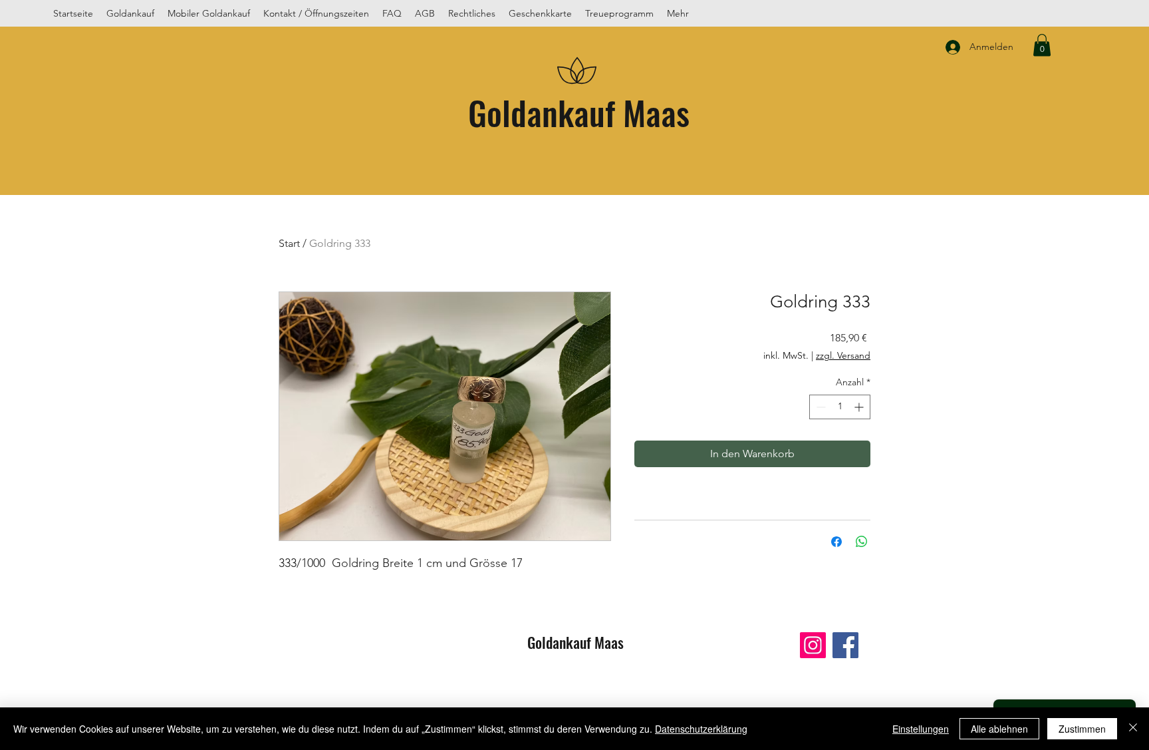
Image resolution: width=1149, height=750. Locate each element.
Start (289, 243)
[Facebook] (845, 645)
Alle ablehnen (999, 728)
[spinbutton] (840, 407)
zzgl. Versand (843, 355)
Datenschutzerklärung (701, 728)
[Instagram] (813, 645)
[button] (1042, 45)
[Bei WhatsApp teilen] (862, 542)
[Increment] (860, 407)
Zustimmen (1082, 728)
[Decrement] (819, 407)
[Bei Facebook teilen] (836, 542)
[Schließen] (1133, 728)
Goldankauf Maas (579, 111)
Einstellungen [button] (920, 728)
